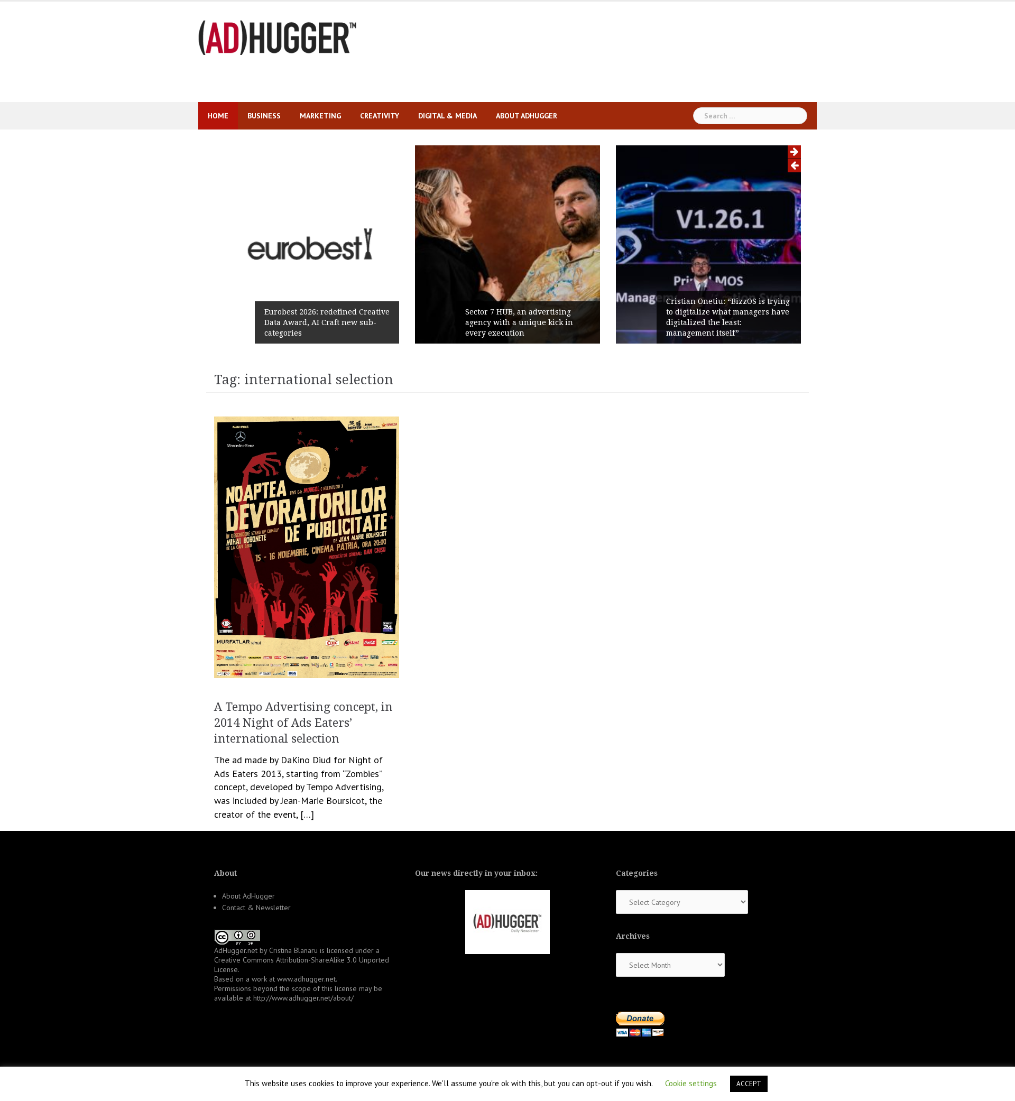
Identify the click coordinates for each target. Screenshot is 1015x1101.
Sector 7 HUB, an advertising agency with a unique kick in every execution (519, 322)
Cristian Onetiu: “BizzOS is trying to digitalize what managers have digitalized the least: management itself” (728, 317)
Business (264, 116)
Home (218, 116)
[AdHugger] (277, 37)
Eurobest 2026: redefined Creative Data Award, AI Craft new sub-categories (327, 322)
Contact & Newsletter (256, 907)
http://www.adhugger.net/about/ (303, 998)
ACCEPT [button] (748, 1083)
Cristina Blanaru (293, 950)
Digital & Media (447, 116)
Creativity (379, 116)
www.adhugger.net (306, 979)
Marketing (320, 116)
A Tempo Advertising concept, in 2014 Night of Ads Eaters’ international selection (303, 722)
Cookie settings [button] (691, 1083)
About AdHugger (526, 116)
